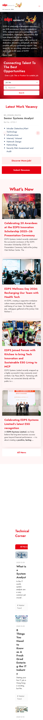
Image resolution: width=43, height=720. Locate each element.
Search (21, 93)
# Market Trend (20, 606)
